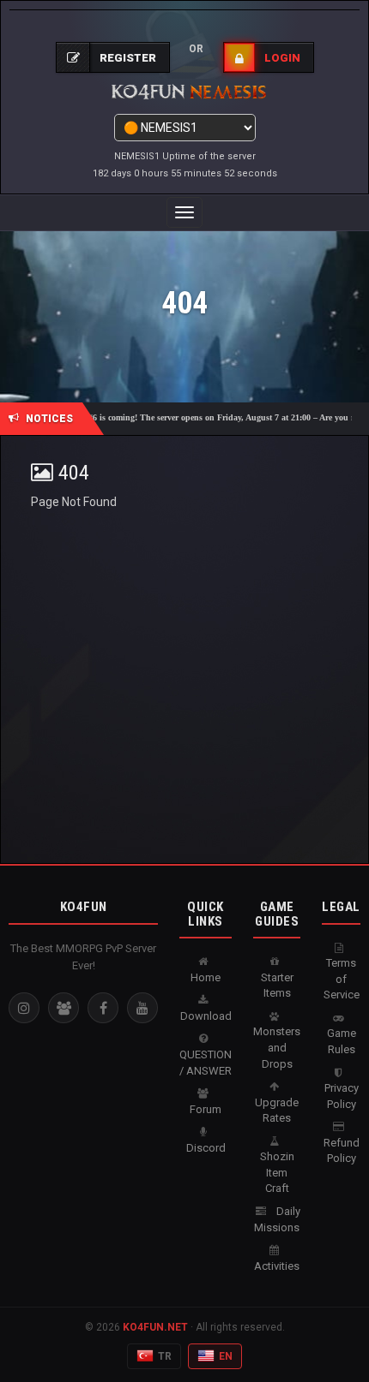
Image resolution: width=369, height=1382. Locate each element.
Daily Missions (277, 1219)
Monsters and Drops (276, 1047)
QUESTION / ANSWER (205, 1062)
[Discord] (63, 1007)
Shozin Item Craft (277, 1172)
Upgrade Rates (277, 1110)
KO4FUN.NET (155, 1327)
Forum (205, 1109)
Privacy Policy (341, 1096)
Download (206, 1016)
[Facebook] (103, 1007)
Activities (276, 1266)
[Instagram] (24, 1007)
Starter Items (277, 985)
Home (206, 977)
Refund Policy (342, 1150)
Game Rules (341, 1041)
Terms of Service (342, 978)
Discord (206, 1147)
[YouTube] (142, 1007)
